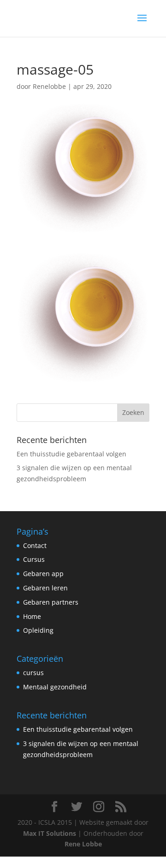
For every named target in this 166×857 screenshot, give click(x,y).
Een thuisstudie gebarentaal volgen (71, 453)
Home (32, 616)
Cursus (34, 559)
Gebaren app (43, 573)
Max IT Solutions (50, 833)
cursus (33, 672)
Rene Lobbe (83, 844)
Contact (35, 545)
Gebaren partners (50, 602)
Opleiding (38, 630)
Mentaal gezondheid (55, 686)
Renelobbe (49, 86)
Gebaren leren (45, 587)
